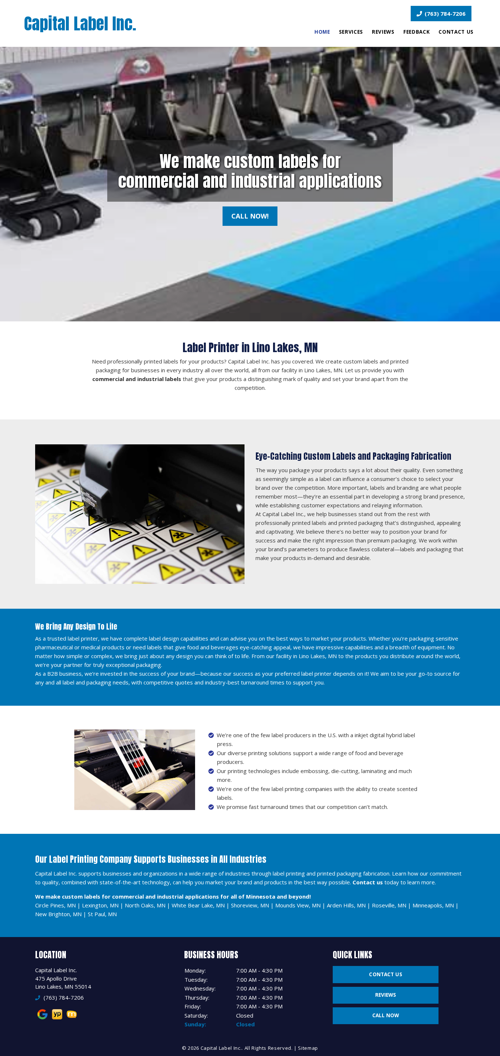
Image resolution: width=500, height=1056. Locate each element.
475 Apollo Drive (56, 978)
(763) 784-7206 (444, 13)
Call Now (385, 1015)
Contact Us (456, 32)
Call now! (250, 216)
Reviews (383, 32)
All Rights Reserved (268, 1048)
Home (322, 32)
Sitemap (308, 1048)
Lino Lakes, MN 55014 (63, 986)
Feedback (416, 32)
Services (351, 32)
